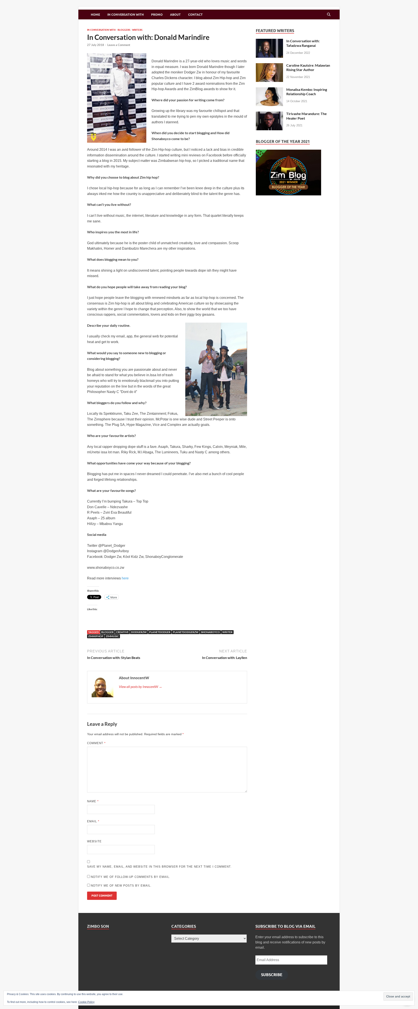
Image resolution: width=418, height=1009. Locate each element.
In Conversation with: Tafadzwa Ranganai (303, 43)
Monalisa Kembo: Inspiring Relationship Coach (306, 91)
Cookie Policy (86, 1002)
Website (94, 841)
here (125, 578)
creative (122, 632)
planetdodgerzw (186, 632)
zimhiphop (95, 636)
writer (227, 632)
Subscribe (271, 974)
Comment (96, 743)
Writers (137, 29)
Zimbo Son (98, 926)
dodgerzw (139, 632)
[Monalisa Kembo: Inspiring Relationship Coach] (269, 90)
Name (93, 801)
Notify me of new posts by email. (121, 885)
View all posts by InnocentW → (140, 686)
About (175, 14)
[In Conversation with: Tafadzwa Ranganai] (269, 41)
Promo (157, 14)
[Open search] (328, 15)
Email (93, 821)
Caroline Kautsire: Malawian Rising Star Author (308, 67)
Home (95, 14)
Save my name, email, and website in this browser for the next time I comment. (159, 866)
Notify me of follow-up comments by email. (130, 877)
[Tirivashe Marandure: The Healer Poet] (269, 114)
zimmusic (112, 636)
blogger (107, 632)
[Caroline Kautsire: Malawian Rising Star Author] (269, 66)
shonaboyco (210, 632)
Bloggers (124, 29)
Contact (195, 14)
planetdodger (159, 632)
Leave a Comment (118, 45)
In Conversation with (125, 14)
